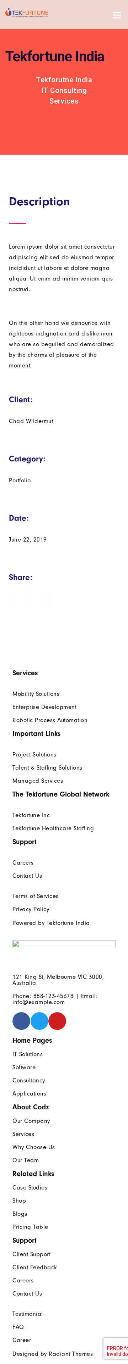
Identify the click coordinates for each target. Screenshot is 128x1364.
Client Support (31, 1254)
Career (21, 1340)
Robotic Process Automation (49, 720)
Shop (19, 1200)
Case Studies (29, 1187)
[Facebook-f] (21, 1021)
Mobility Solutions (35, 694)
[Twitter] (39, 1021)
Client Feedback (34, 1267)
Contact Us (27, 875)
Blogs (19, 1213)
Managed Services (37, 780)
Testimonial (27, 1313)
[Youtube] (57, 1021)
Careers (23, 862)
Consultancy (28, 1080)
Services (23, 1134)
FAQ (18, 1327)
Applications (29, 1093)
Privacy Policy (30, 909)
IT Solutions (27, 1054)
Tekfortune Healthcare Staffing (53, 828)
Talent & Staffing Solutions (47, 767)
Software (24, 1067)
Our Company (31, 1121)
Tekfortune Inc (31, 815)
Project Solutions (34, 754)
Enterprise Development (44, 707)
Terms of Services (35, 896)
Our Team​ (25, 1160)
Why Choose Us (33, 1147)
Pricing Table (30, 1227)
